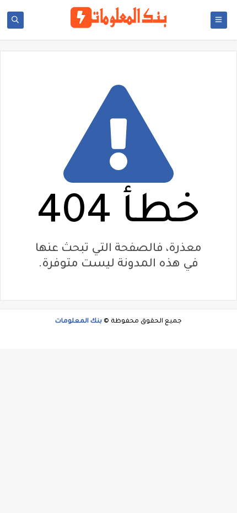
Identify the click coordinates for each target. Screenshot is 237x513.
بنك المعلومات (78, 321)
